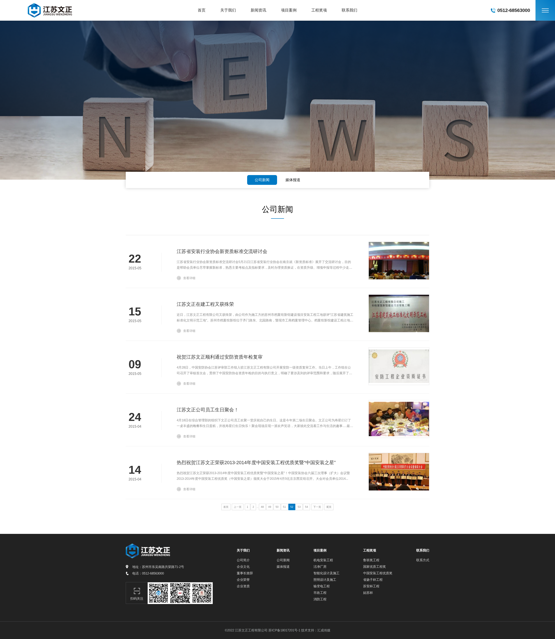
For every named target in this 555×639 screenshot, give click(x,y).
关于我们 (228, 10)
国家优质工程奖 (374, 566)
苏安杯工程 (371, 586)
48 (262, 506)
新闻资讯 (258, 10)
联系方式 (422, 560)
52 (291, 506)
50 (277, 506)
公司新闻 (262, 180)
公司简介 (243, 560)
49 (269, 506)
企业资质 (243, 586)
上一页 (238, 506)
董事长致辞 (245, 573)
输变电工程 (321, 586)
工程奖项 (319, 10)
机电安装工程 (323, 560)
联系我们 (349, 10)
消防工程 (319, 599)
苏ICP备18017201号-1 (284, 630)
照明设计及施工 (324, 579)
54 (306, 506)
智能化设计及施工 (326, 573)
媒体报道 (293, 180)
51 (284, 506)
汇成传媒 (323, 630)
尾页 (328, 506)
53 (299, 506)
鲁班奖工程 (371, 560)
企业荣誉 (243, 579)
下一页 (317, 506)
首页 (202, 10)
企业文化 (243, 566)
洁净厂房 (319, 566)
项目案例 (289, 10)
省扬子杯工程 (373, 579)
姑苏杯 (368, 592)
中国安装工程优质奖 (377, 573)
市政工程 (319, 592)
